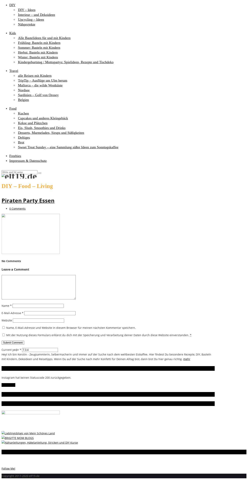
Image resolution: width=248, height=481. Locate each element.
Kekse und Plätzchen (32, 123)
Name (7, 306)
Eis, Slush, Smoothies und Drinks (41, 128)
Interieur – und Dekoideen (36, 15)
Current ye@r (11, 350)
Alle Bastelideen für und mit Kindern (44, 38)
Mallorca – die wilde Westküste (40, 85)
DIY (12, 5)
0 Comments (17, 208)
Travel (13, 71)
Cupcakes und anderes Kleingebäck (43, 118)
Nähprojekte (26, 24)
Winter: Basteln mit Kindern (38, 57)
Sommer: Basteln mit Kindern (39, 48)
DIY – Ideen (26, 10)
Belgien (23, 100)
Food (12, 108)
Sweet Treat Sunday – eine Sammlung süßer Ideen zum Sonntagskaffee (68, 147)
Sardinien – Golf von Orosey (38, 95)
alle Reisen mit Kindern (35, 76)
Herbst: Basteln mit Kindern (38, 52)
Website (7, 320)
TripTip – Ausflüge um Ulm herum (42, 80)
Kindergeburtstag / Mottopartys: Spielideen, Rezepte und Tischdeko (66, 62)
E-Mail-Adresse (12, 313)
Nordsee (24, 90)
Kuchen (23, 113)
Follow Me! (8, 385)
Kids (12, 33)
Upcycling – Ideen (31, 19)
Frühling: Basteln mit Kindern (39, 43)
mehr (186, 359)
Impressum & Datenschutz (28, 161)
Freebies (15, 156)
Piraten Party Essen (28, 200)
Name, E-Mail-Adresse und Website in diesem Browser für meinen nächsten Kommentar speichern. (71, 328)
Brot (21, 142)
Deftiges (24, 137)
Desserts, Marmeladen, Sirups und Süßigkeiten (51, 133)
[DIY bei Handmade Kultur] (40, 442)
